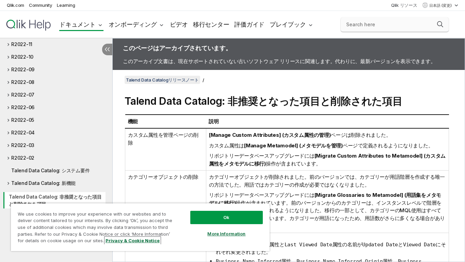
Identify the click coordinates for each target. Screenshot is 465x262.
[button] (440, 24)
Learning (66, 5)
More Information (226, 233)
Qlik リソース (404, 5)
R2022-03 (22, 145)
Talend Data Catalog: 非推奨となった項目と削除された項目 (55, 200)
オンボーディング (133, 24)
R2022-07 (22, 95)
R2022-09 (22, 69)
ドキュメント (77, 24)
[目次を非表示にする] (107, 49)
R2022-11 (21, 44)
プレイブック (288, 24)
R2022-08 (22, 82)
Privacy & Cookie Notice (133, 240)
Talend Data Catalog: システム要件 (50, 170)
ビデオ (179, 24)
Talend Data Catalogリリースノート (162, 80)
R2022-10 (22, 57)
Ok (226, 217)
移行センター (211, 24)
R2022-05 (22, 120)
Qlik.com (15, 5)
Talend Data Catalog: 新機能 (43, 183)
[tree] (56, 129)
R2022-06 (22, 107)
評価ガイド (249, 24)
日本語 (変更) (441, 5)
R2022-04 (23, 132)
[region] (140, 227)
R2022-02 (22, 158)
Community (40, 5)
